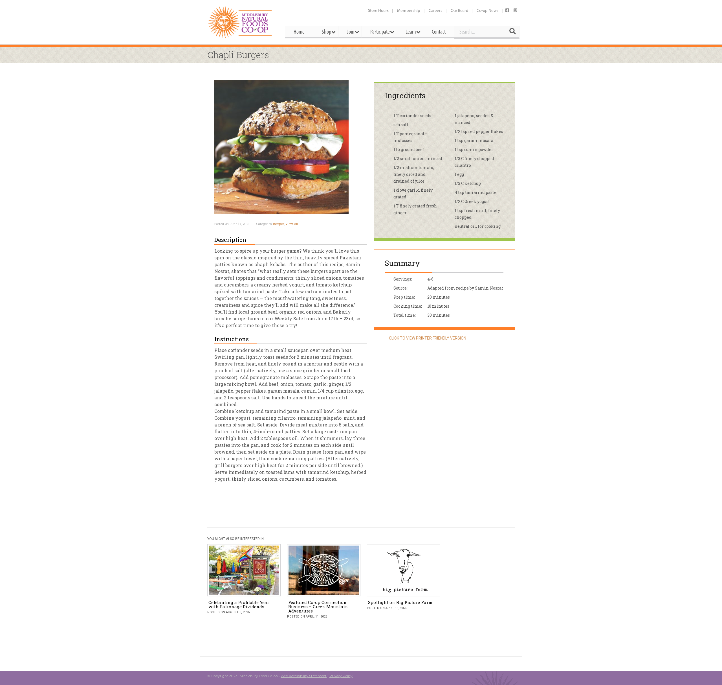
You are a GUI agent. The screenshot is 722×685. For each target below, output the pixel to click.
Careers (435, 10)
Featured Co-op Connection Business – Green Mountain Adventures (318, 606)
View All (291, 224)
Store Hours (378, 10)
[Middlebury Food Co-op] (241, 22)
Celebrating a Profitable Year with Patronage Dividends (238, 604)
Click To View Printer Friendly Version (427, 338)
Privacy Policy (341, 676)
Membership (408, 10)
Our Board (459, 10)
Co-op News (487, 10)
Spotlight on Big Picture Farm (400, 602)
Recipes (278, 224)
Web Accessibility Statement (304, 676)
